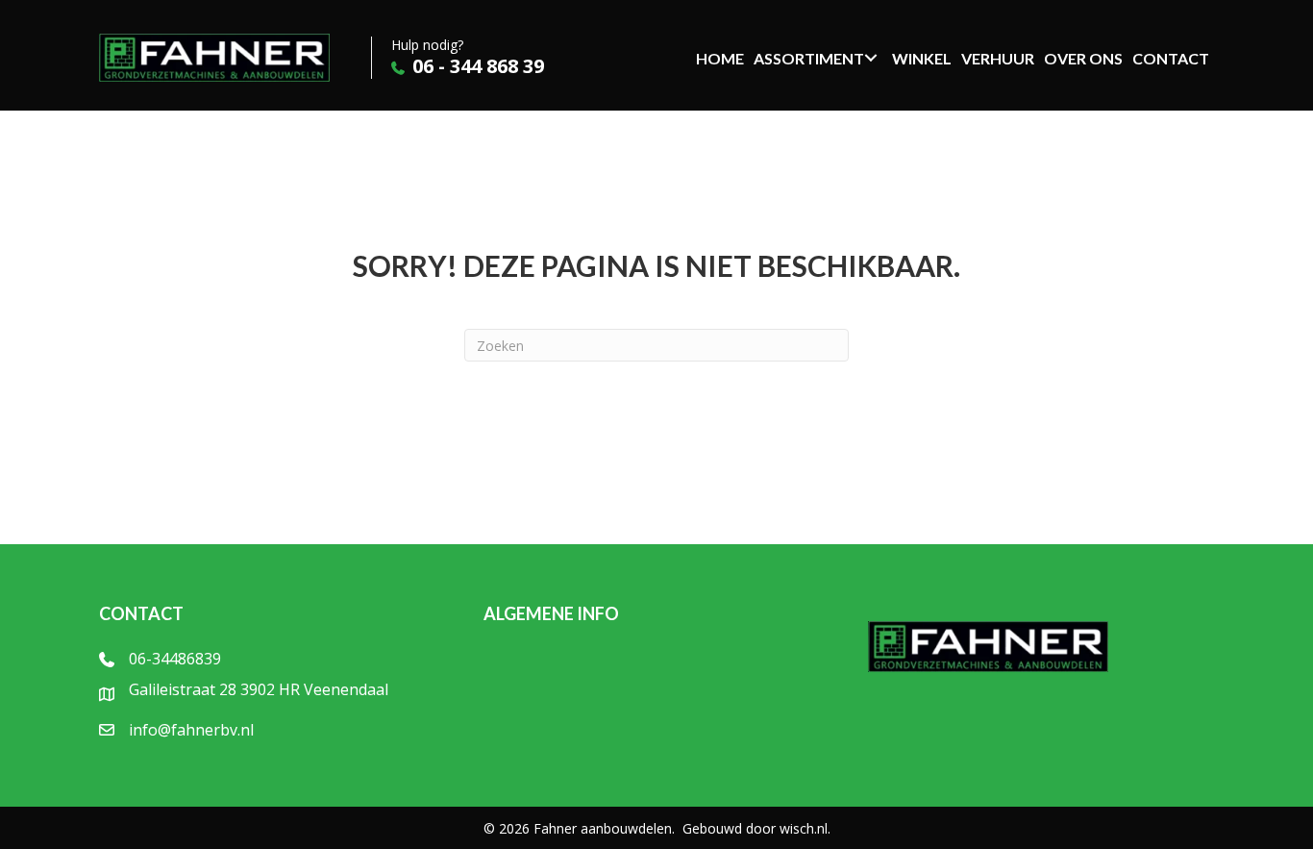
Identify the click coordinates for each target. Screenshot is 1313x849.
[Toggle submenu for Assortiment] (870, 57)
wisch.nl (804, 828)
